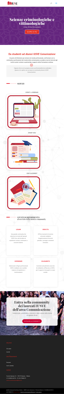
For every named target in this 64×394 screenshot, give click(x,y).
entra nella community (32, 321)
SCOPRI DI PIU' (32, 32)
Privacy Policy (17, 392)
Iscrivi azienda (10, 365)
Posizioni (8, 362)
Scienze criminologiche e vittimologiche (32, 21)
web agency (39, 392)
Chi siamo (8, 348)
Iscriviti (8, 352)
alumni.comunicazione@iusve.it (14, 380)
